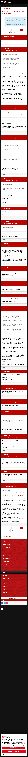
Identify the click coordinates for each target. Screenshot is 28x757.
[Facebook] (2, 603)
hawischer (6, 136)
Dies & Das (8, 8)
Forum (9, 2)
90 (3, 32)
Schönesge (6, 48)
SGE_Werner (7, 371)
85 (10, 29)
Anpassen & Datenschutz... (8, 754)
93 (12, 32)
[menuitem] (14, 544)
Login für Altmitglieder (14, 598)
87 (15, 29)
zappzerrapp (7, 208)
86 (13, 29)
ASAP (5, 178)
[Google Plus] (7, 603)
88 (18, 29)
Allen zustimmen (13, 747)
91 (6, 32)
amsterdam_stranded (9, 36)
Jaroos (5, 471)
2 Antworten (4, 263)
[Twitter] (5, 603)
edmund (6, 243)
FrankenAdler (7, 307)
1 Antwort (4, 131)
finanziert (15, 477)
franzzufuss (6, 106)
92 (9, 32)
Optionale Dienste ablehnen (14, 751)
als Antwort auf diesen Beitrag (10, 38)
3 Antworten (4, 395)
